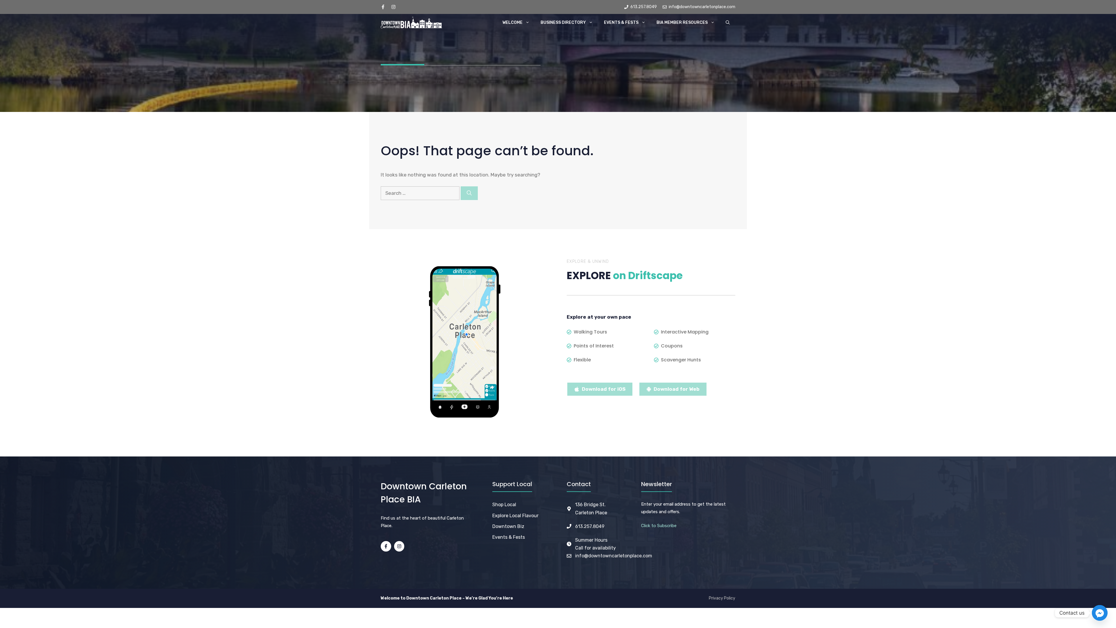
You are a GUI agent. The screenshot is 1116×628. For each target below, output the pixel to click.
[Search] (469, 193)
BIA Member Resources (682, 22)
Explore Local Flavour (515, 515)
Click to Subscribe (659, 525)
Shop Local (504, 504)
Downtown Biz (508, 526)
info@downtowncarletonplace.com (613, 556)
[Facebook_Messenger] (1100, 613)
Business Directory (563, 22)
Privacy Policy (722, 598)
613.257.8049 (589, 526)
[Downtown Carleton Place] (411, 22)
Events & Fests (621, 22)
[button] (727, 22)
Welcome (512, 22)
